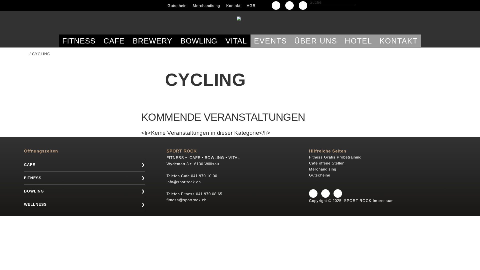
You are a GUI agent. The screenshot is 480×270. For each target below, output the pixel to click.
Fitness (79, 41)
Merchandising (206, 6)
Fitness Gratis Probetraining (335, 157)
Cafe (114, 41)
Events (270, 41)
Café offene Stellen (326, 163)
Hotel (358, 41)
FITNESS (33, 178)
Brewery (152, 41)
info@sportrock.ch (183, 182)
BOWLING (34, 191)
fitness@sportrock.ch (186, 200)
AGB (251, 6)
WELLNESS (35, 204)
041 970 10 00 (204, 176)
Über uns (315, 41)
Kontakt (233, 6)
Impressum (383, 200)
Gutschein (177, 6)
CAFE (29, 164)
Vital (236, 41)
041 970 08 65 (209, 194)
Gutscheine (319, 175)
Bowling (199, 41)
